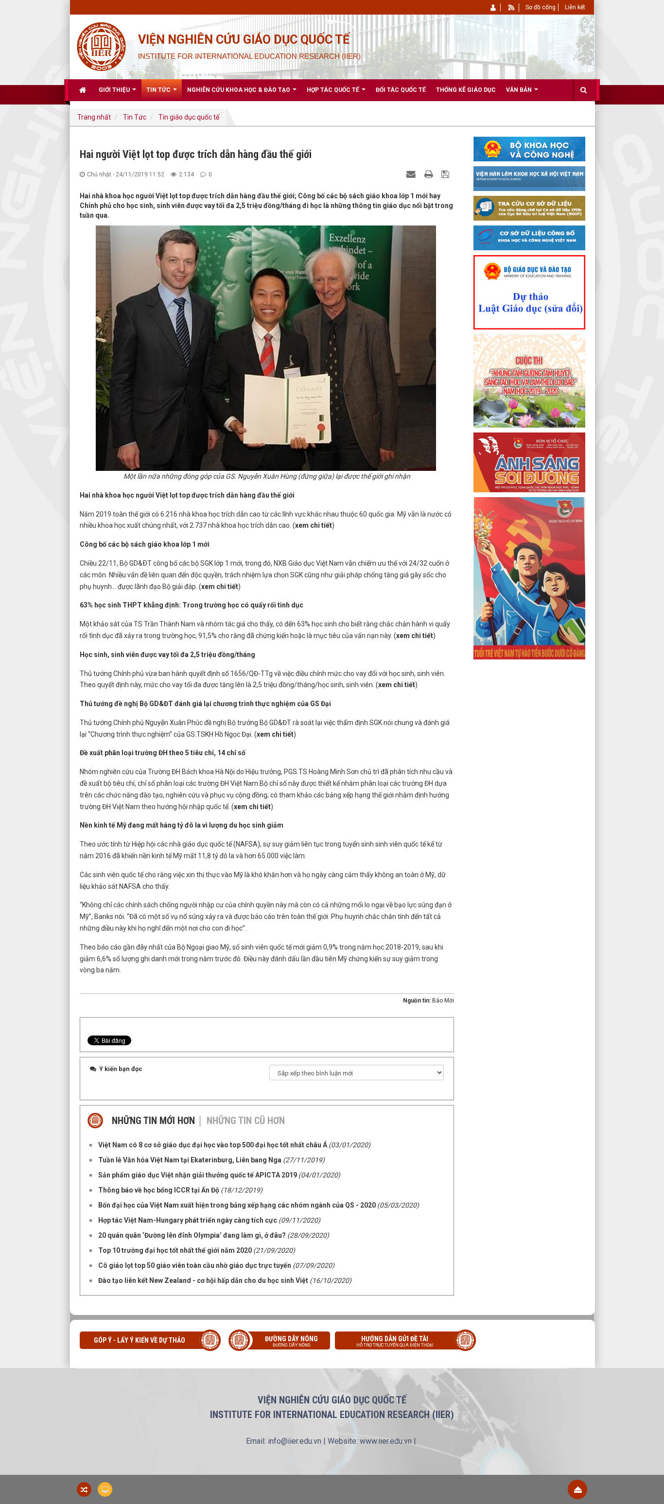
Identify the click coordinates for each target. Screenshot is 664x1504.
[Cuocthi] (529, 380)
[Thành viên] (493, 7)
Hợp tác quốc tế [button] (334, 89)
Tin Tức (134, 117)
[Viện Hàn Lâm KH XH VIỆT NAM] (529, 178)
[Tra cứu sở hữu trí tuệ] (529, 207)
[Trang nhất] (83, 90)
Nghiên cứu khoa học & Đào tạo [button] (239, 89)
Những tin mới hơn (153, 1120)
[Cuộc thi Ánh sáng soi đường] (529, 462)
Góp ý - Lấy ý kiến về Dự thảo (139, 1340)
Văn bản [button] (519, 89)
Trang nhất (94, 117)
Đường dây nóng (291, 1341)
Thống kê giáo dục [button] (466, 89)
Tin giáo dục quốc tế (188, 117)
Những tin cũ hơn (246, 1120)
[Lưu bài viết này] (446, 174)
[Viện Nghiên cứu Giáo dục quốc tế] (101, 46)
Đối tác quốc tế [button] (401, 89)
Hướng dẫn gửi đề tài (395, 1341)
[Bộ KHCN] (529, 148)
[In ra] (429, 174)
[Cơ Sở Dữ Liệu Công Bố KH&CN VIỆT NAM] (529, 237)
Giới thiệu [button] (115, 89)
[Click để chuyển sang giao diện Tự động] (84, 1489)
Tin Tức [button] (159, 89)
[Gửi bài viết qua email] (412, 174)
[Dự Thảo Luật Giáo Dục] (529, 291)
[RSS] (511, 7)
